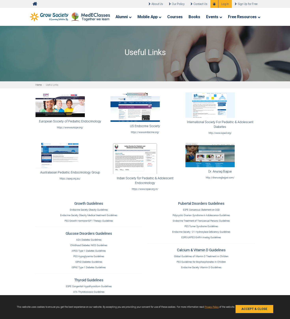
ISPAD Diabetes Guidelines (88, 262)
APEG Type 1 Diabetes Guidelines (89, 251)
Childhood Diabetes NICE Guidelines (89, 245)
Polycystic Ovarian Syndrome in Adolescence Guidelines (201, 215)
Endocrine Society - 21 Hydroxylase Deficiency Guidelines (201, 232)
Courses (175, 16)
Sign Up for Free (247, 4)
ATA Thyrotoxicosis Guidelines (89, 292)
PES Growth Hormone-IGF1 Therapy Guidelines (89, 221)
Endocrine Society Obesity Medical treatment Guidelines (88, 215)
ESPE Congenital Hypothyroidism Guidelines (89, 286)
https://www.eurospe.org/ (70, 127)
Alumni (122, 16)
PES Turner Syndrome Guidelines (201, 226)
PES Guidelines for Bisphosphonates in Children (201, 262)
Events (212, 16)
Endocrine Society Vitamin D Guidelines (201, 267)
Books (194, 16)
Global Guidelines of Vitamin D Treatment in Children (201, 256)
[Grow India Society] (70, 16)
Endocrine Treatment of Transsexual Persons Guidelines (201, 221)
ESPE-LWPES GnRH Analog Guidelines (201, 237)
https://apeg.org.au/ (70, 178)
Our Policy (178, 4)
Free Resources (243, 16)
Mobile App (148, 16)
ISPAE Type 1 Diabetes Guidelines (89, 267)
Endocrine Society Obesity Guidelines (89, 209)
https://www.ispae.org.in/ (145, 189)
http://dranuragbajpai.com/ (220, 177)
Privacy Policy (212, 306)
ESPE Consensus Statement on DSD (201, 209)
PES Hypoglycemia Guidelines (88, 256)
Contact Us (200, 4)
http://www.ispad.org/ (220, 133)
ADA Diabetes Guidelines (89, 239)
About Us (157, 4)
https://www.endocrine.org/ (145, 132)
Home (39, 85)
